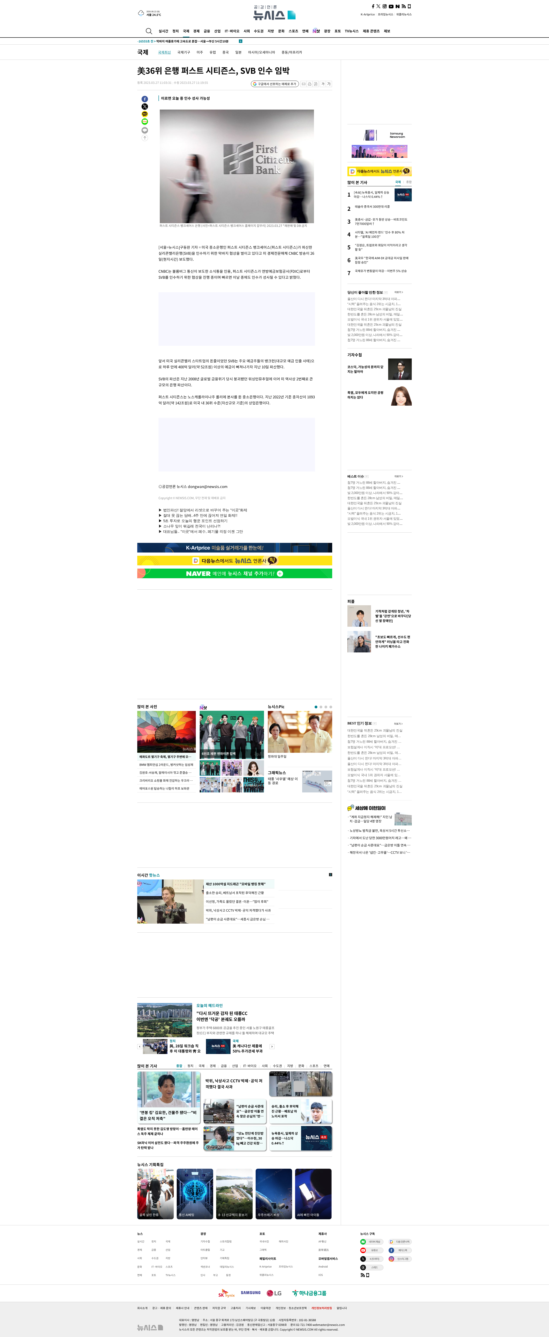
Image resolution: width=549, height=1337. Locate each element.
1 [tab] (316, 707)
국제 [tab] (398, 182)
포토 (338, 30)
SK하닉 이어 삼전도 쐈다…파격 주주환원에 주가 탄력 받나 (168, 1145)
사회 (247, 30)
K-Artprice (368, 14)
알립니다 (342, 1308)
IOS (320, 1275)
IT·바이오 (232, 30)
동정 (228, 1275)
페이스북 (402, 1250)
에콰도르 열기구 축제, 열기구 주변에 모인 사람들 (167, 756)
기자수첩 (354, 355)
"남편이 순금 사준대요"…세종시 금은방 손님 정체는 (239, 919)
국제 (186, 30)
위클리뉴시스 (404, 14)
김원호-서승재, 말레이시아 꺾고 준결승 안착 (166, 772)
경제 (196, 30)
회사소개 (142, 1308)
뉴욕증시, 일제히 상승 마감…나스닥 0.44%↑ (284, 1138)
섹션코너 (205, 1267)
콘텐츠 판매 (201, 1308)
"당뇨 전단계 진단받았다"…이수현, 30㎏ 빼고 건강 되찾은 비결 (250, 1138)
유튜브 (374, 1250)
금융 (207, 30)
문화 (281, 30)
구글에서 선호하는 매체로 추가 (277, 84)
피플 (351, 601)
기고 (222, 1250)
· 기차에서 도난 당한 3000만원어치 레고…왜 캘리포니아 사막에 (379, 838)
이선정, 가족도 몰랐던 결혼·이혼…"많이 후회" (237, 901)
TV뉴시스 (352, 30)
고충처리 (236, 1308)
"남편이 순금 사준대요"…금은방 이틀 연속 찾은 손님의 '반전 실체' (250, 1111)
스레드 (374, 1267)
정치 (175, 30)
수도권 (259, 30)
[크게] (329, 84)
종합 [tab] (409, 182)
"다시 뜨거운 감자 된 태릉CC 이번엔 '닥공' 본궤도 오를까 (221, 1016)
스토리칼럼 (226, 1241)
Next (272, 1046)
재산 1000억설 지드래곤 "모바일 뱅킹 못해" (235, 884)
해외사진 (283, 1241)
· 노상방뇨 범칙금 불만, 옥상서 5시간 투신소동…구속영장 (379, 830)
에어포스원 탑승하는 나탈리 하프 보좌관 (164, 788)
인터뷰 (204, 1258)
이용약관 (266, 1308)
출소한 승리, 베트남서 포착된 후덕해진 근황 (235, 892)
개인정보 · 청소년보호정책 (291, 1308)
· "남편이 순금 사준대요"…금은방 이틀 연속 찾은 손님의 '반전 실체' (379, 845)
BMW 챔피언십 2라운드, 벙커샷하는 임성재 (166, 764)
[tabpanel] (300, 738)
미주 (200, 52)
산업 (217, 30)
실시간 (163, 30)
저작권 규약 (219, 1308)
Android (323, 1266)
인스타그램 (402, 1259)
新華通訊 (323, 1250)
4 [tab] (330, 707)
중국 (225, 52)
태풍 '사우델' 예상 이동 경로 (283, 780)
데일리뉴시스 (227, 1267)
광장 (327, 30)
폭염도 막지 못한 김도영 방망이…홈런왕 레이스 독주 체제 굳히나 (167, 1131)
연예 (305, 30)
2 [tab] (321, 707)
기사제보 (251, 1308)
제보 (387, 30)
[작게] (323, 84)
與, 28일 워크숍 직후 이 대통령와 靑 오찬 (185, 1051)
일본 (238, 52)
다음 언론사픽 (402, 1242)
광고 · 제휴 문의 (161, 1308)
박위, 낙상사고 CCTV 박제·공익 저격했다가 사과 (238, 910)
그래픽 (263, 1250)
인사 (203, 1275)
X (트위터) (374, 1259)
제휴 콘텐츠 (371, 30)
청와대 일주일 (277, 756)
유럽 (213, 52)
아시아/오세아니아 (261, 52)
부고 (215, 1275)
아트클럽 (205, 1250)
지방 (271, 30)
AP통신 (322, 1241)
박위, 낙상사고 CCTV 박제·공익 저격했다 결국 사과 (233, 1084)
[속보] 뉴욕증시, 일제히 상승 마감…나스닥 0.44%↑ (179, 41)
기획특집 (224, 1258)
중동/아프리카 (292, 52)
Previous (139, 1046)
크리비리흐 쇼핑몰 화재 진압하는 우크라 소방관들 (167, 780)
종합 (179, 1065)
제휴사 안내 (182, 1308)
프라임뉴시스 (385, 14)
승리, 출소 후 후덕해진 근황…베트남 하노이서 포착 (285, 1111)
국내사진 (264, 1241)
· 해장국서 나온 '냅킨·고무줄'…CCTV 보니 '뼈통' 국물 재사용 (379, 852)
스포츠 (293, 30)
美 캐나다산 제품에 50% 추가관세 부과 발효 (248, 1051)
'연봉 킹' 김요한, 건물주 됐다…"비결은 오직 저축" (168, 1115)
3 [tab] (325, 707)
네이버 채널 (374, 1242)
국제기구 (183, 52)
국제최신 (164, 52)
